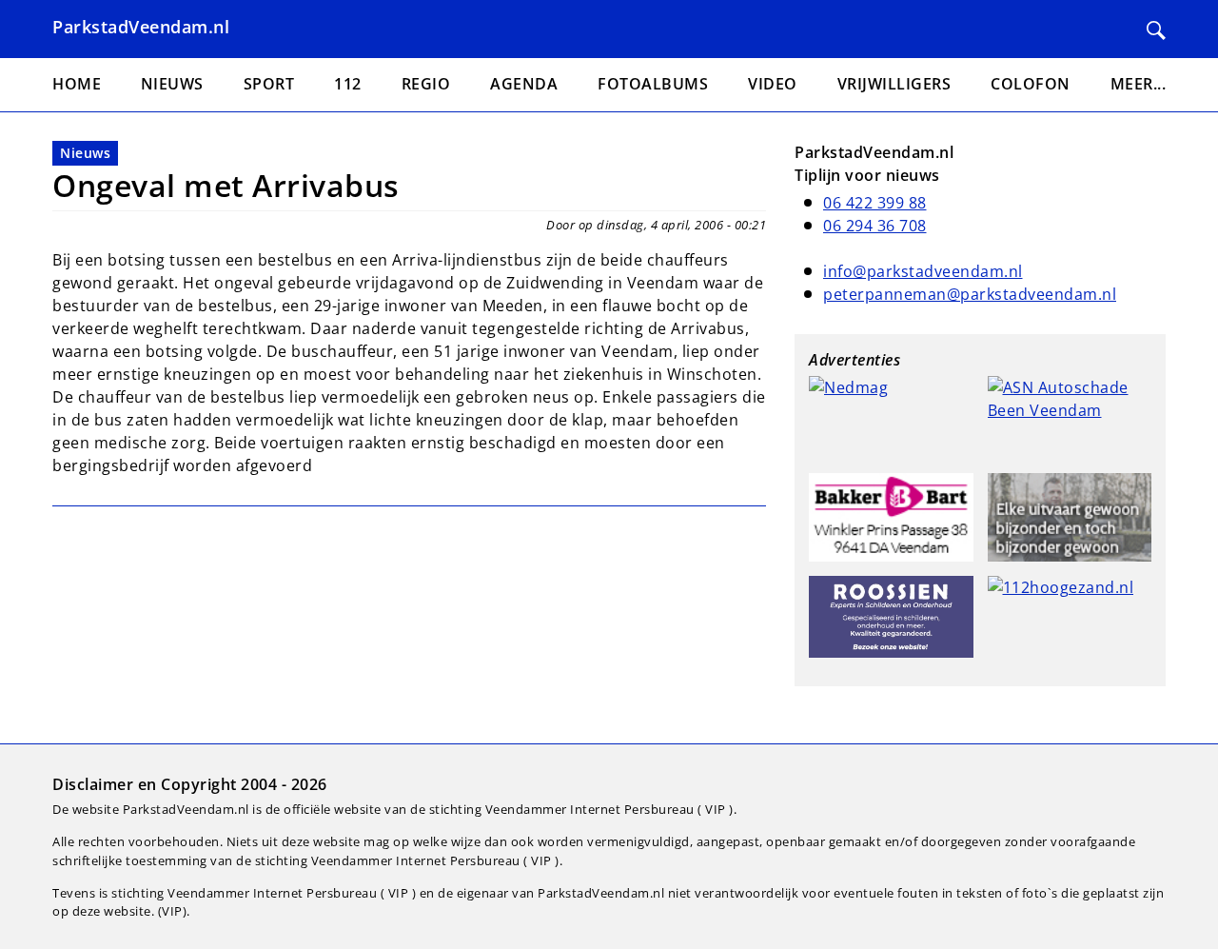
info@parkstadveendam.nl (923, 271)
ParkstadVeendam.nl (140, 26)
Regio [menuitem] (426, 83)
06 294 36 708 (875, 225)
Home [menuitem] (76, 83)
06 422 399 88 (875, 202)
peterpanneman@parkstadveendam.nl (969, 294)
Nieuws (85, 153)
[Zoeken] (1156, 30)
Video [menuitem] (772, 83)
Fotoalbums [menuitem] (653, 83)
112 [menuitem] (348, 83)
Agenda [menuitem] (524, 83)
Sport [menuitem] (269, 83)
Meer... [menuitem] (1138, 83)
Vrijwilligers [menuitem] (894, 83)
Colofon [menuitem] (1031, 83)
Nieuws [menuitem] (172, 83)
